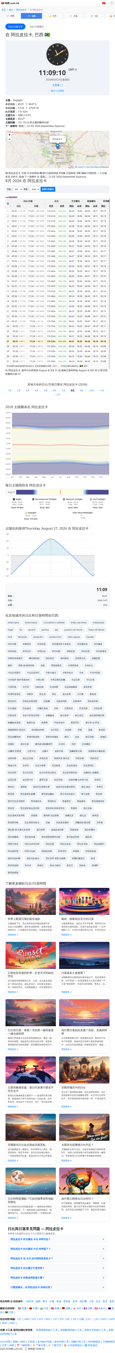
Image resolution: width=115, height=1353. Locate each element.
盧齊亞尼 (43, 779)
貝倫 (48, 822)
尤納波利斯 (61, 701)
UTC (19, 1319)
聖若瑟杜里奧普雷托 (55, 808)
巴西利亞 (69, 708)
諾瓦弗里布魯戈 (32, 822)
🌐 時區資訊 (90, 1345)
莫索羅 (34, 815)
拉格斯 (68, 729)
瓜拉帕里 (56, 765)
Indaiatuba (98, 622)
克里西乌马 (80, 658)
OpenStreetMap (92, 167)
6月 (54, 390)
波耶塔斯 (12, 758)
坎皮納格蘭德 (71, 686)
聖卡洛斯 (85, 794)
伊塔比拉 (41, 651)
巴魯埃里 (12, 715)
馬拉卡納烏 (55, 865)
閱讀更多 (13, 934)
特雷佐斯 (80, 758)
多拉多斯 (66, 694)
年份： (26, 189)
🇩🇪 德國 (66, 1308)
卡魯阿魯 (12, 686)
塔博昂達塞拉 (14, 694)
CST (55, 1319)
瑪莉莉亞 (94, 758)
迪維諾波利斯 (57, 829)
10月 (91, 390)
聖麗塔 (74, 808)
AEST (104, 1319)
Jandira (45, 629)
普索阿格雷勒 (33, 736)
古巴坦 (26, 686)
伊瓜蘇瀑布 (101, 651)
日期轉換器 (109, 1341)
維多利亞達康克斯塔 (65, 786)
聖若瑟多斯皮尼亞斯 (30, 808)
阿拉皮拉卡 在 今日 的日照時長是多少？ (32, 1258)
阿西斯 (76, 851)
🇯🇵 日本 (77, 1308)
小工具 (9, 1330)
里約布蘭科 (90, 829)
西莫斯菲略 (13, 822)
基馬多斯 (87, 686)
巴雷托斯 (83, 708)
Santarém (38, 636)
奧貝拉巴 (12, 701)
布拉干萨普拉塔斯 (31, 715)
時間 (10, 15)
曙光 (67, 736)
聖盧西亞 (66, 801)
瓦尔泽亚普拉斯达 (47, 772)
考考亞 (100, 786)
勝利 (10, 665)
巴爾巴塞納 (42, 708)
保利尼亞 (50, 658)
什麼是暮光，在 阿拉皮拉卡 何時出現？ (32, 1287)
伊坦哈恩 (41, 644)
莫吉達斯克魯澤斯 (16, 815)
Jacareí (31, 629)
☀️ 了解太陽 (39, 1345)
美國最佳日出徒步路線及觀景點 (27, 1144)
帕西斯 (44, 722)
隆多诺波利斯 (14, 858)
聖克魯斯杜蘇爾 (28, 794)
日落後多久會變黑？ (73, 973)
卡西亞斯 (40, 679)
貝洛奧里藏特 (62, 822)
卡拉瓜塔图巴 (14, 672)
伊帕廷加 (71, 651)
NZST (12, 1323)
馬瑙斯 (95, 865)
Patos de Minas (96, 629)
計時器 (31, 1341)
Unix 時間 (5, 1341)
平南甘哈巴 (59, 722)
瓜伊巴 (26, 765)
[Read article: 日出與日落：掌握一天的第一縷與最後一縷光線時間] (31, 1012)
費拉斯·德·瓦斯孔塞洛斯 (19, 829)
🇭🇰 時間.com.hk (10, 3)
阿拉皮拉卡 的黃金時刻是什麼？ (28, 1277)
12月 (57, 394)
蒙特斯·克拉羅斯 (51, 815)
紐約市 (30, 1301)
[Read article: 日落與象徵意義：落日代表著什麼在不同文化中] (31, 1069)
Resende (22, 636)
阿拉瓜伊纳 (82, 843)
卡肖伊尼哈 (95, 672)
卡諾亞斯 (75, 679)
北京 (98, 1301)
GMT (27, 1319)
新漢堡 (102, 729)
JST (97, 1319)
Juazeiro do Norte (73, 629)
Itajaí (10, 629)
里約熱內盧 (30, 836)
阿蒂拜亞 (62, 851)
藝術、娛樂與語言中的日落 (77, 919)
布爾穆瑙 (50, 715)
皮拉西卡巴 (28, 779)
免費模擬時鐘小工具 (47, 1330)
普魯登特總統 (52, 736)
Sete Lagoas (74, 636)
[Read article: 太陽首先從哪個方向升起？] (84, 1127)
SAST (112, 1319)
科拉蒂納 (58, 779)
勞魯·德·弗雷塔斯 (26, 665)
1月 (10, 390)
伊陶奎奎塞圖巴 (15, 658)
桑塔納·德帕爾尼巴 (44, 744)
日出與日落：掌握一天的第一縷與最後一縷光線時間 (31, 1031)
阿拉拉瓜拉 (65, 843)
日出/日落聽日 (36, 26)
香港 (58, 1301)
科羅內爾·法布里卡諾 (78, 779)
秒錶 (22, 1341)
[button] (57, 146)
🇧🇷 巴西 (9, 1312)
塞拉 (54, 694)
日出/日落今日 (15, 26)
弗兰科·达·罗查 (92, 722)
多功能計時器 (44, 1341)
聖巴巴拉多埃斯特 (16, 801)
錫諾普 (89, 836)
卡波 (81, 672)
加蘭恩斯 (96, 658)
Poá (10, 636)
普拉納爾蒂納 (14, 736)
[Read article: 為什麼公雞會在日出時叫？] (84, 1181)
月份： (10, 189)
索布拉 (11, 786)
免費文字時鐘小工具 (95, 1330)
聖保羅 (11, 794)
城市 (11, 9)
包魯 (43, 665)
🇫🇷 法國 (88, 1308)
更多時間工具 (61, 1341)
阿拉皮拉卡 (21, 9)
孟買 (111, 1301)
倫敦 (38, 1301)
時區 (12, 1319)
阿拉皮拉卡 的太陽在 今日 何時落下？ (31, 1248)
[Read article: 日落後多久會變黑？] (84, 955)
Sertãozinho (55, 636)
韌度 (93, 858)
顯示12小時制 (57, 90)
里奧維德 (74, 829)
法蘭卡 (45, 751)
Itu (20, 629)
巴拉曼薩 (12, 708)
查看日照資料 (48, 189)
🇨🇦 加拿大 (100, 1308)
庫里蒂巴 (75, 722)
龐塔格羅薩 (13, 872)
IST (75, 1319)
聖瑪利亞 (52, 801)
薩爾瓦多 (69, 815)
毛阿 (73, 744)
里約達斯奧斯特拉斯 (50, 836)
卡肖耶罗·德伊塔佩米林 (18, 679)
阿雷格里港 (91, 851)
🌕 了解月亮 (54, 1345)
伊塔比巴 (27, 651)
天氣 (73, 15)
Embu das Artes (79, 622)
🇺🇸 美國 (22, 1308)
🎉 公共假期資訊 (73, 1345)
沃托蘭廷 (86, 744)
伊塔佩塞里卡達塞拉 (61, 644)
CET (34, 1319)
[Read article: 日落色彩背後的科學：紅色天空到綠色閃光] (31, 955)
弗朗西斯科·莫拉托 (16, 729)
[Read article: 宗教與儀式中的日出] (84, 1069)
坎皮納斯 (54, 686)
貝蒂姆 (100, 822)
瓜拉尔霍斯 (40, 765)
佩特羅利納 (34, 658)
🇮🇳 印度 (44, 1308)
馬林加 (82, 865)
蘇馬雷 (95, 815)
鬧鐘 (15, 1341)
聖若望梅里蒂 (98, 801)
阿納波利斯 (46, 851)
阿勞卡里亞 (13, 843)
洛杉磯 (83, 1301)
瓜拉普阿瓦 (88, 765)
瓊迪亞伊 (12, 765)
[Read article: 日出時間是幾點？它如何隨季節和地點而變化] (31, 1181)
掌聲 (80, 729)
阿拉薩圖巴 (99, 843)
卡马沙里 (90, 679)
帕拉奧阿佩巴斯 (97, 715)
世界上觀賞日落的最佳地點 (24, 919)
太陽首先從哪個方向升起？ (77, 1144)
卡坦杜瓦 (89, 665)
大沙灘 (80, 694)
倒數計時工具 (78, 1341)
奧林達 (93, 694)
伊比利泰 (85, 651)
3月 (27, 390)
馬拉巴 (70, 865)
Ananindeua (31, 622)
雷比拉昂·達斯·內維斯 (56, 858)
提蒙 (90, 729)
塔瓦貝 (42, 694)
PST (41, 1319)
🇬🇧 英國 (55, 1308)
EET (68, 1319)
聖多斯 (99, 794)
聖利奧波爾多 (47, 794)
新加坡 (67, 1301)
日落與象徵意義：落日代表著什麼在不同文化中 (31, 1089)
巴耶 (56, 708)
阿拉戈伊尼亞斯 (32, 843)
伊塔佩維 (98, 644)
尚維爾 (47, 701)
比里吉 (62, 744)
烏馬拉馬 (43, 758)
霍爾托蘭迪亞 (78, 858)
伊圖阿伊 (27, 644)
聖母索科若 (36, 801)
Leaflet (80, 167)
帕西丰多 (31, 722)
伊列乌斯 (12, 644)
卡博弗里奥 (73, 665)
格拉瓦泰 (25, 744)
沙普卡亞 (31, 751)
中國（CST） (86, 1319)
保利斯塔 (64, 658)
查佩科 (11, 744)
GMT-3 (72, 69)
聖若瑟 (11, 808)
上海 (91, 1301)
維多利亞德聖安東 (41, 786)
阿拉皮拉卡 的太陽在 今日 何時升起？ (31, 1239)
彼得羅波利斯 (38, 729)
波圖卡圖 (59, 751)
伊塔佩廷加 (82, 644)
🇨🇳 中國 (33, 1308)
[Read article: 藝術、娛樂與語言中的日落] (84, 901)
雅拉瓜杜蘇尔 (33, 858)
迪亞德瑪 (40, 829)
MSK (4, 1323)
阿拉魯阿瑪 (13, 851)
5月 (45, 390)
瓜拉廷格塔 (72, 765)
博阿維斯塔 (56, 665)
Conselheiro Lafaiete (54, 622)
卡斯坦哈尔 (67, 672)
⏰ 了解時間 (23, 1345)
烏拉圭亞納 (28, 758)
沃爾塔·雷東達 (14, 751)
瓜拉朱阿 (12, 772)
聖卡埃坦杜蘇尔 (67, 794)
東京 (45, 1301)
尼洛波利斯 (93, 701)
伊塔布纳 (12, 651)
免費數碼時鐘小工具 (71, 1330)
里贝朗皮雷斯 (73, 836)
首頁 (3, 9)
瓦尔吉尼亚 (28, 772)
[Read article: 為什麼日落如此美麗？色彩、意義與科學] (84, 1012)
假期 (11, 1345)
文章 (4, 1345)
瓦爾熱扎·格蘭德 (91, 772)
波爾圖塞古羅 (75, 751)
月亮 (52, 15)
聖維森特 (81, 801)
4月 (36, 390)
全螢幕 (57, 85)
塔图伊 (30, 694)
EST (62, 1319)
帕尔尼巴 (79, 715)
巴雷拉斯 (98, 708)
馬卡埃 (28, 865)
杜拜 (75, 1301)
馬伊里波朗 (13, 865)
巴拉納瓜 (27, 708)
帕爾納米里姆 (14, 722)
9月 (81, 390)
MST (48, 1319)
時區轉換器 (94, 1341)
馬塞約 (40, 865)
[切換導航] (111, 3)
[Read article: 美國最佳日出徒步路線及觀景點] (31, 1127)
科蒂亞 (97, 779)
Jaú (56, 629)
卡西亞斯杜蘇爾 (57, 679)
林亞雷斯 (90, 736)
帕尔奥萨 (64, 715)
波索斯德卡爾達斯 (96, 751)
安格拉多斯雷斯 (30, 701)
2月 (19, 390)
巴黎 (52, 1301)
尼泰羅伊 (77, 701)
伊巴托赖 (56, 651)
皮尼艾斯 (12, 779)
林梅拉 (103, 736)
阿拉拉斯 (50, 843)
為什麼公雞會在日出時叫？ (77, 1198)
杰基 (77, 736)
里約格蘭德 (13, 836)
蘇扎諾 (83, 815)
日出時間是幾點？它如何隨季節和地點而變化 (31, 1200)
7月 (63, 390)
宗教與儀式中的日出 (73, 1087)
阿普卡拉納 (30, 851)
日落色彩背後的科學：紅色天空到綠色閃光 (31, 974)
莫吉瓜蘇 (87, 808)
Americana (13, 622)
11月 (101, 390)
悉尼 (105, 1301)
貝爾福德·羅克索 (82, 822)
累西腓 (24, 786)
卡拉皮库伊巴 (33, 672)
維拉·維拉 (85, 786)
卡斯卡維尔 (51, 672)
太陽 (31, 15)
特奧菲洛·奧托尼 (61, 758)
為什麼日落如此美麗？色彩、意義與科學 (84, 1031)
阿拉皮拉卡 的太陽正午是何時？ (28, 1268)
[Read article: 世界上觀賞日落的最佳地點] (31, 901)
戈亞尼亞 (54, 729)
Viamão (90, 636)
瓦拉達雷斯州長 (69, 772)
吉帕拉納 (39, 686)
